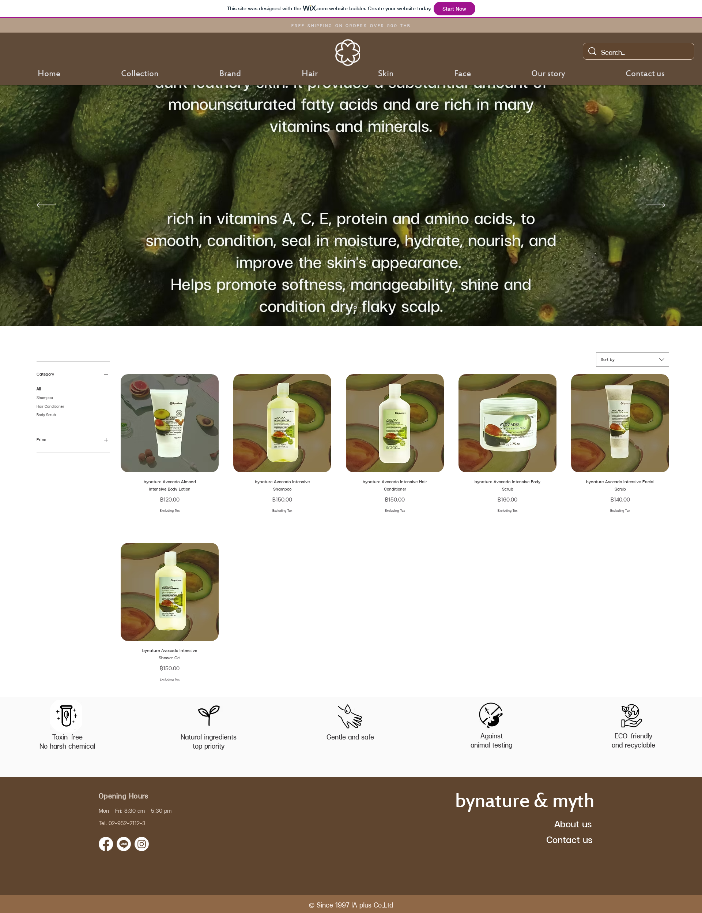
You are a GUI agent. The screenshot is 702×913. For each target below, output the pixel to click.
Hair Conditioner (50, 406)
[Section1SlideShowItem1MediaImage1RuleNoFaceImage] (347, 307)
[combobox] (632, 359)
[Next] (655, 205)
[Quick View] (170, 423)
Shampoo (45, 397)
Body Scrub (46, 414)
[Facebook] (106, 844)
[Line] (124, 844)
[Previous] (46, 205)
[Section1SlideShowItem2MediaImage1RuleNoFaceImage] (355, 307)
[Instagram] (142, 844)
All (39, 388)
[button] (230, 74)
